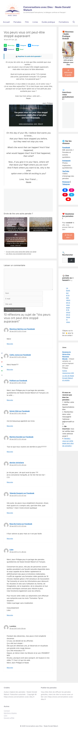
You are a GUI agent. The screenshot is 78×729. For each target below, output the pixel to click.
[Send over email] (2, 371)
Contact (7, 711)
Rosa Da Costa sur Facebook (21, 524)
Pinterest (66, 182)
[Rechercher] (71, 260)
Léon (11, 550)
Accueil (6, 22)
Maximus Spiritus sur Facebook (22, 329)
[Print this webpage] (2, 375)
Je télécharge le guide (68, 72)
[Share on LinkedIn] (2, 366)
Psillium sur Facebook (18, 380)
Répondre (10, 344)
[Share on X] (2, 358)
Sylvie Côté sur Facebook (20, 411)
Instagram (66, 161)
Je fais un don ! (68, 236)
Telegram (66, 184)
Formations (64, 22)
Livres (35, 22)
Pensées (17, 22)
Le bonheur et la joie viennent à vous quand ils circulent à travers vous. (68, 305)
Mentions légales (10, 713)
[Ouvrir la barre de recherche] (74, 22)
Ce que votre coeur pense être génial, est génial (21, 251)
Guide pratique (48, 22)
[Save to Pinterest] (2, 362)
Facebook (66, 147)
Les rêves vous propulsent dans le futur (18, 254)
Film (27, 22)
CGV (5, 716)
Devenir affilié (9, 718)
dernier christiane (17, 463)
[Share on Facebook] (2, 353)
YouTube (65, 171)
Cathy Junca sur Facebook (20, 355)
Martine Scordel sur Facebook (21, 437)
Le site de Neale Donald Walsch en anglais (68, 378)
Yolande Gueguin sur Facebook (22, 493)
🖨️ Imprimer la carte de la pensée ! (28, 56)
